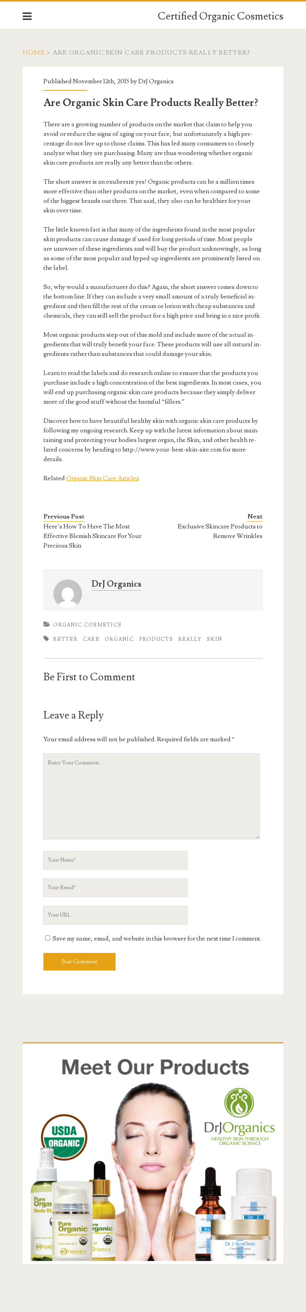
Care (91, 639)
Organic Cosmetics (87, 625)
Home (34, 53)
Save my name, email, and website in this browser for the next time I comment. (157, 939)
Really (190, 639)
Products (156, 639)
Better (65, 639)
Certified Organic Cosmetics (220, 16)
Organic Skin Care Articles (102, 478)
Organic (119, 639)
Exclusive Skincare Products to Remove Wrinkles (220, 531)
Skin (214, 639)
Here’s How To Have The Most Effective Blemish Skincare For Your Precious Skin (92, 536)
